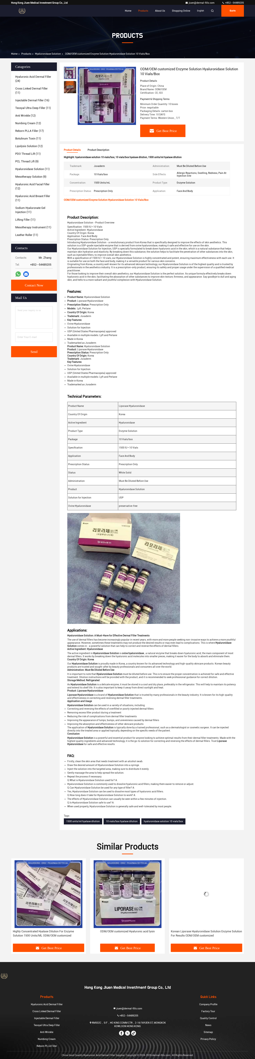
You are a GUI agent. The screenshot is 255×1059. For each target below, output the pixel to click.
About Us (160, 10)
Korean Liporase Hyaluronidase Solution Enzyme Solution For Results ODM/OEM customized (127, 933)
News (208, 1025)
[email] (26, 274)
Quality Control (208, 1018)
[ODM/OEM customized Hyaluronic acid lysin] (48, 894)
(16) (32, 100)
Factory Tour (208, 1011)
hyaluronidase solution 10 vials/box (163, 821)
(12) (25, 115)
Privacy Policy (208, 1039)
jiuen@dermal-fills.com (202, 2)
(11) (31, 90)
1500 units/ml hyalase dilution (83, 821)
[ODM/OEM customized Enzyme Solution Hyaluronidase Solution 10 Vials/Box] (107, 96)
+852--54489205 (234, 2)
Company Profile (208, 1004)
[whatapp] (18, 274)
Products (143, 10)
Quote (233, 11)
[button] (17, 902)
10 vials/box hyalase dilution (122, 821)
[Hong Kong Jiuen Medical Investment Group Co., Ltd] (22, 11)
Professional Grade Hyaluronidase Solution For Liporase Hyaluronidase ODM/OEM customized (205, 933)
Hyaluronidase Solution (48, 53)
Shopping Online (181, 10)
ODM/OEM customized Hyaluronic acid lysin (48, 931)
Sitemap (208, 1032)
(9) (27, 161)
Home (128, 10)
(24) (33, 79)
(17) (29, 131)
